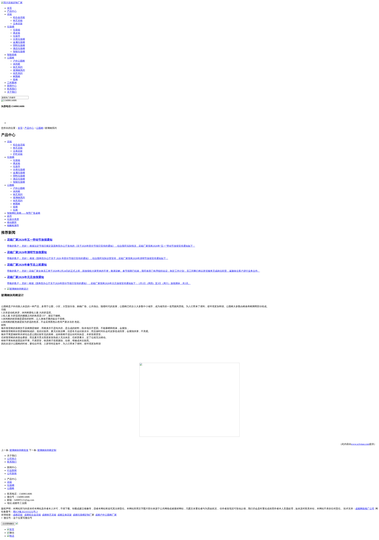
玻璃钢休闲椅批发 (18, 450)
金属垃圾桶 (19, 42)
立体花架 (18, 23)
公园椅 (10, 57)
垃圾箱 (16, 30)
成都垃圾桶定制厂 (82, 515)
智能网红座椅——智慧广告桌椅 (23, 213)
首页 (9, 8)
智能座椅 (12, 54)
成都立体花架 (64, 515)
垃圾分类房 (13, 219)
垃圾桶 (10, 26)
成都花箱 (18, 515)
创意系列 (18, 73)
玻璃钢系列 (19, 70)
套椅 (15, 79)
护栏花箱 (18, 154)
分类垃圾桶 (19, 39)
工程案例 (12, 82)
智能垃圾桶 (19, 51)
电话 (11, 536)
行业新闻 (12, 470)
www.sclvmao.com (360, 444)
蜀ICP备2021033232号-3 (25, 511)
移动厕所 (12, 222)
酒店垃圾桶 (19, 48)
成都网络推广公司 (364, 508)
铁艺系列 (18, 67)
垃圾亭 (16, 36)
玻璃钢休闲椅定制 (46, 450)
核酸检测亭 (13, 225)
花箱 (9, 14)
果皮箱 (16, 33)
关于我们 (12, 92)
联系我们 (12, 89)
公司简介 (12, 458)
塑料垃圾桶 (19, 45)
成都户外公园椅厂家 (106, 515)
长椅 (15, 210)
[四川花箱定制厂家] (12, 2)
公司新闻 (12, 473)
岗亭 (9, 216)
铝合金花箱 (19, 17)
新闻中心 (12, 85)
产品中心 (12, 11)
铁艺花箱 (18, 20)
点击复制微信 (8, 524)
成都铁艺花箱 (49, 515)
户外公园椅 (19, 61)
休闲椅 (16, 64)
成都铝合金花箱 (32, 515)
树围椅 (16, 76)
